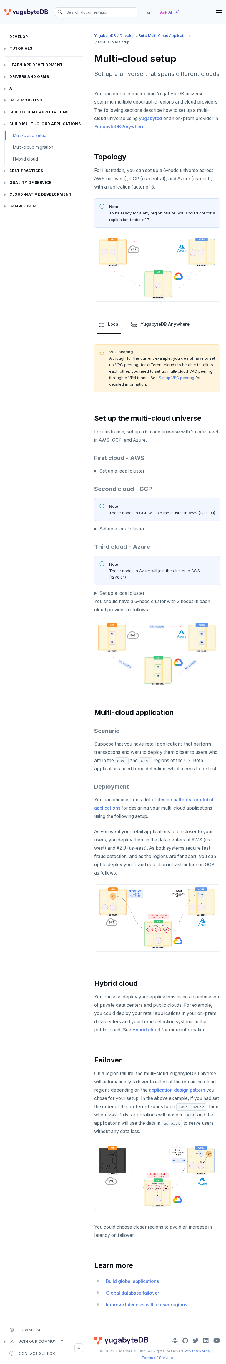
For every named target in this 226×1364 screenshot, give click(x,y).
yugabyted (150, 118)
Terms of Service (157, 1357)
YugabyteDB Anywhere (119, 127)
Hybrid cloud (25, 158)
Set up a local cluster (121, 593)
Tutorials (20, 48)
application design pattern (177, 1090)
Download (30, 1330)
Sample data (23, 206)
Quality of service (30, 182)
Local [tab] (113, 324)
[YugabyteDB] (26, 12)
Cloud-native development (40, 194)
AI (11, 88)
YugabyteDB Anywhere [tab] (165, 324)
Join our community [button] (41, 1341)
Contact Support (38, 1353)
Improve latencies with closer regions (146, 1305)
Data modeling (26, 100)
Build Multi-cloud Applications (45, 124)
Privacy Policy (197, 1351)
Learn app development (36, 65)
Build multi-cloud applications (165, 35)
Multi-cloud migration (33, 147)
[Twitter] (196, 1341)
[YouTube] (216, 1341)
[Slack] (175, 1341)
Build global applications (39, 112)
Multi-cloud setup (29, 135)
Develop (18, 37)
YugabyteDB (105, 35)
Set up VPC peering (176, 377)
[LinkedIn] (206, 1341)
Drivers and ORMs (29, 76)
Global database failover (132, 1293)
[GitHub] (185, 1341)
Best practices (26, 170)
